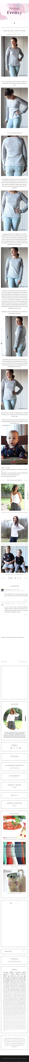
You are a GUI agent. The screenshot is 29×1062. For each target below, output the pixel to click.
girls (22, 976)
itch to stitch (16, 1002)
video (4, 1030)
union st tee (12, 995)
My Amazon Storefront (14, 768)
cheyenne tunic (6, 1008)
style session (18, 999)
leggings (21, 1002)
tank (10, 981)
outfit (15, 1025)
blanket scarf (10, 1017)
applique (24, 986)
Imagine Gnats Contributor (16, 980)
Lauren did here (4, 299)
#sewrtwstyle (18, 991)
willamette (24, 1004)
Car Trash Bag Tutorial (14, 893)
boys (11, 977)
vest (7, 998)
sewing (5, 972)
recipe (8, 985)
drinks (4, 1020)
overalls (9, 999)
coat (13, 1018)
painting (18, 1025)
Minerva (5, 989)
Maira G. (24, 1058)
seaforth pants (18, 1027)
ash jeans (12, 1007)
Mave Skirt (17, 1014)
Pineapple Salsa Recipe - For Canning (14, 839)
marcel (23, 1023)
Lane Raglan (7, 467)
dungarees (7, 1009)
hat (15, 996)
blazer (20, 1000)
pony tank (19, 1026)
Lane (5, 81)
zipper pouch (11, 1014)
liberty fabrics (14, 1023)
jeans (4, 991)
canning (24, 1000)
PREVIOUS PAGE (23, 661)
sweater (15, 981)
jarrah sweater (14, 1022)
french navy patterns (17, 1020)
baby (15, 982)
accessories (17, 986)
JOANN (10, 989)
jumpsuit (13, 994)
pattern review (9, 974)
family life (10, 982)
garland (14, 1021)
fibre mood (9, 1020)
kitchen (20, 1022)
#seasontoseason (12, 1005)
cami (23, 1007)
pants (4, 981)
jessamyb (7, 603)
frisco (23, 1020)
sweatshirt (12, 991)
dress (4, 978)
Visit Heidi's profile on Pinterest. (14, 961)
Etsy (10, 998)
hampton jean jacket (16, 998)
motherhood (19, 996)
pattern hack (17, 984)
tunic (20, 982)
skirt (20, 981)
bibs (17, 1007)
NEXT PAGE (4, 661)
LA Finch (6, 1000)
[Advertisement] (14, 648)
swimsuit (18, 1004)
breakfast (16, 1017)
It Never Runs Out (11, 993)
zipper (6, 1005)
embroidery (13, 1009)
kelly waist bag (12, 1011)
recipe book (20, 1012)
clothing (18, 972)
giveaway (14, 985)
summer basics (15, 1029)
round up (12, 1003)
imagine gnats (6, 994)
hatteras (9, 1022)
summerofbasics (11, 1004)
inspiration (5, 1011)
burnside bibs (21, 1017)
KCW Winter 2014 (20, 993)
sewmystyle (18, 1003)
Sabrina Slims (23, 1014)
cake (20, 1007)
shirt (9, 976)
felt (5, 1002)
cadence (4, 1018)
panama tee (9, 1012)
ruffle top (8, 1027)
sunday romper (19, 1013)
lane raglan (8, 1023)
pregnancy (7, 1003)
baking (15, 989)
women (23, 974)
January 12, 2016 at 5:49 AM (17, 590)
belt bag (18, 1016)
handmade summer (9, 988)
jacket (23, 998)
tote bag (24, 999)
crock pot (18, 1008)
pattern (5, 977)
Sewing (14, 787)
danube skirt (22, 1018)
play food (14, 1026)
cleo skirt (9, 1018)
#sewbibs (18, 995)
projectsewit (5, 995)
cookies (17, 1018)
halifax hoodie (21, 1009)
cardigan (19, 985)
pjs (7, 991)
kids (15, 976)
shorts (10, 978)
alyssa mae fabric (8, 1016)
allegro (10, 1000)
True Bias (7, 1007)
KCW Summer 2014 (22, 1005)
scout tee (13, 1027)
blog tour (14, 990)
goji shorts (20, 1021)
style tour (24, 1027)
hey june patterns (20, 988)
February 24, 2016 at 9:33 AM (18, 603)
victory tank (22, 1029)
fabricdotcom (10, 996)
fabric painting (21, 990)
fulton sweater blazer (7, 1021)
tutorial (17, 978)
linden (19, 1023)
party (13, 999)
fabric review (19, 977)
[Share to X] (15, 578)
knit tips (20, 989)
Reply (26, 600)
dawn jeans (23, 1008)
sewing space (11, 1013)
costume (12, 1008)
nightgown (5, 1025)
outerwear (10, 984)
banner (14, 1016)
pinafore (15, 1012)
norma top (10, 1025)
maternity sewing (20, 994)
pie (25, 1002)
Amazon (14, 805)
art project (15, 1000)
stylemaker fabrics (8, 1029)
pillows (9, 1026)
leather (4, 999)
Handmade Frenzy (11, 1058)
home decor (9, 1002)
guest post (10, 986)
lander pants (19, 1011)
